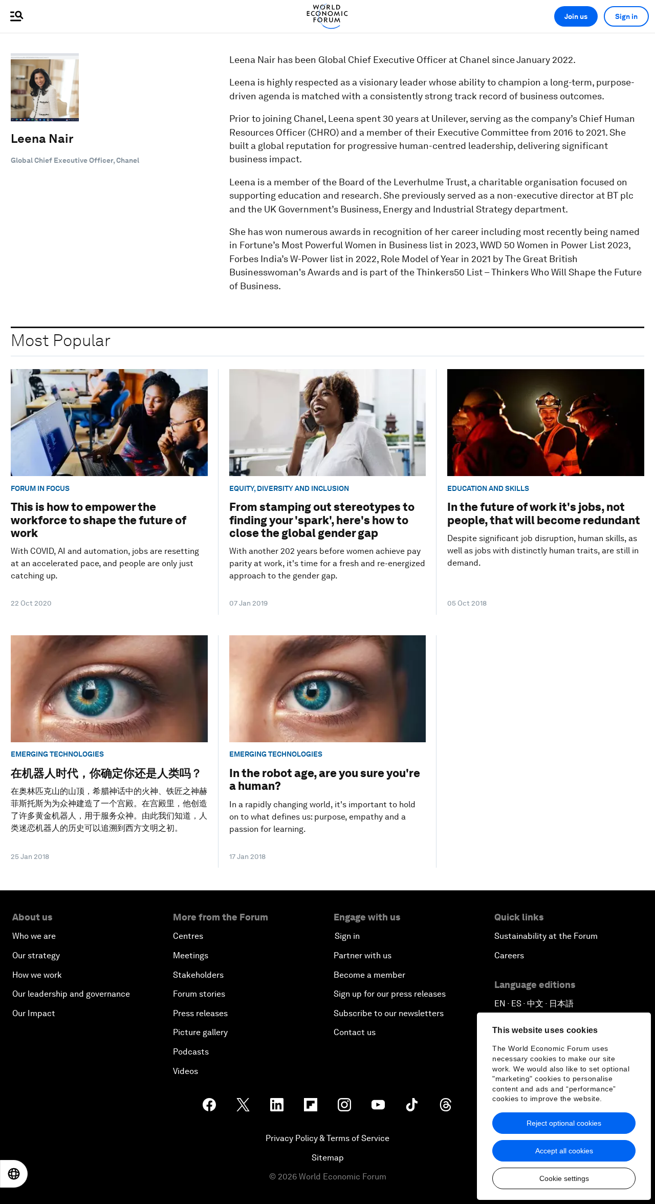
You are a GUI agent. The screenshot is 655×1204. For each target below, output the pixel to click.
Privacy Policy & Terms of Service (327, 1138)
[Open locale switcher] (14, 1173)
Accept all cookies (564, 1151)
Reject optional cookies (564, 1123)
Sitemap (328, 1158)
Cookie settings (564, 1178)
